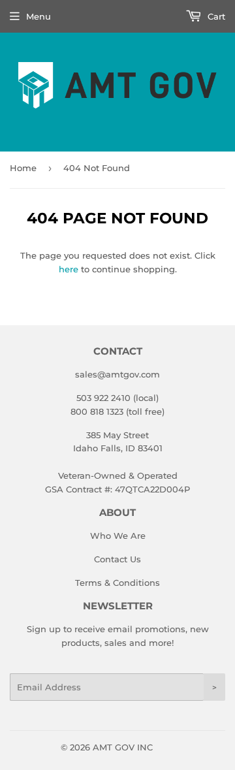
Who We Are (118, 535)
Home (23, 168)
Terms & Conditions (117, 582)
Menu (38, 16)
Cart (215, 16)
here (68, 269)
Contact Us (117, 559)
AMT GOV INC (123, 747)
